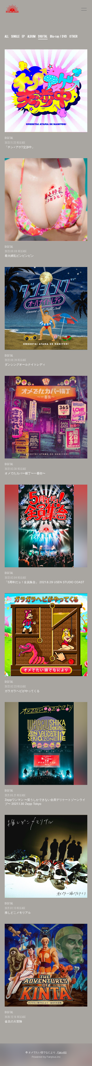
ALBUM (31, 36)
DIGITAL (43, 36)
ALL (7, 36)
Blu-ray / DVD (58, 36)
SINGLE (15, 36)
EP (23, 36)
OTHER (73, 36)
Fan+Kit (62, 1052)
